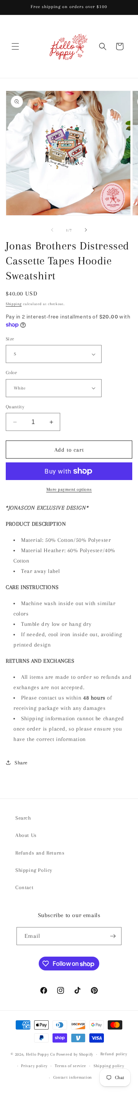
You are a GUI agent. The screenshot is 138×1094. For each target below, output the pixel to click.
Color (11, 372)
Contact (24, 887)
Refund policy (113, 1053)
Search (23, 818)
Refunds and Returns (39, 853)
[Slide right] (85, 229)
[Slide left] (52, 229)
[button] (15, 46)
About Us (26, 835)
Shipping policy (109, 1065)
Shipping (14, 304)
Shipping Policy (34, 870)
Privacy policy (34, 1065)
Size (10, 339)
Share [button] (21, 763)
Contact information (72, 1077)
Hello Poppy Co (40, 1054)
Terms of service (70, 1065)
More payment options (69, 489)
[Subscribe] (112, 936)
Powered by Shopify (74, 1054)
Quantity (15, 406)
